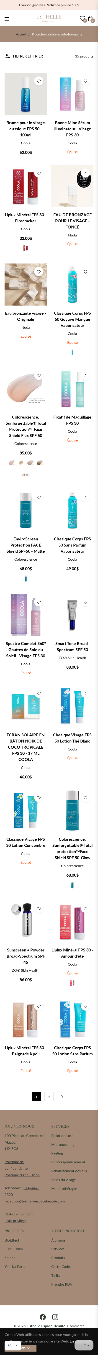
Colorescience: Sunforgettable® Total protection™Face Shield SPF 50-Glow (72, 848)
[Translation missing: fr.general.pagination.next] (61, 1096)
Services (57, 1249)
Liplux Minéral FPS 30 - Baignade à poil (25, 1050)
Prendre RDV (61, 1284)
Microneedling (62, 1144)
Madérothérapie (64, 1188)
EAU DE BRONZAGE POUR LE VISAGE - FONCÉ (72, 220)
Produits (58, 1257)
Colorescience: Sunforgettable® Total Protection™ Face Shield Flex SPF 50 (26, 426)
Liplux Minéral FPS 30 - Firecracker (25, 217)
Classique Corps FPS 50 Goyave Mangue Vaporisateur (72, 319)
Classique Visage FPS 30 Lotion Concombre (25, 842)
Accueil (21, 34)
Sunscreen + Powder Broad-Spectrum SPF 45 (26, 956)
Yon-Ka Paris (15, 1266)
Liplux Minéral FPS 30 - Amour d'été (72, 953)
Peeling (57, 1153)
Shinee (10, 1257)
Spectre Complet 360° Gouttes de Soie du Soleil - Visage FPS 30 (26, 649)
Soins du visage (63, 1179)
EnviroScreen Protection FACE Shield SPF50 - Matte (26, 545)
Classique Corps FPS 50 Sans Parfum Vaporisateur (72, 545)
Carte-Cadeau (62, 1266)
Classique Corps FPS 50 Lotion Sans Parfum (72, 1050)
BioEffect (12, 1240)
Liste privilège (15, 1220)
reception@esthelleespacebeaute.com (35, 1201)
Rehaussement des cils (69, 1171)
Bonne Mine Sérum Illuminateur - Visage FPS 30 (72, 128)
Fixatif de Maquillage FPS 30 (72, 420)
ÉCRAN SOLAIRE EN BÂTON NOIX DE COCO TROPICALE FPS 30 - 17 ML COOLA (26, 747)
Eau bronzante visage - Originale (25, 316)
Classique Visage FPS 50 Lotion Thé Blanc (72, 737)
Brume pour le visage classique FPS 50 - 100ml (25, 128)
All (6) (25, 475)
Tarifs (55, 1275)
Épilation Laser (63, 1135)
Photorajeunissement (68, 1162)
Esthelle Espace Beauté (46, 1326)
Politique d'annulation (22, 1175)
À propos (58, 1240)
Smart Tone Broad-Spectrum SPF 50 (72, 646)
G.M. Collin (14, 1249)
